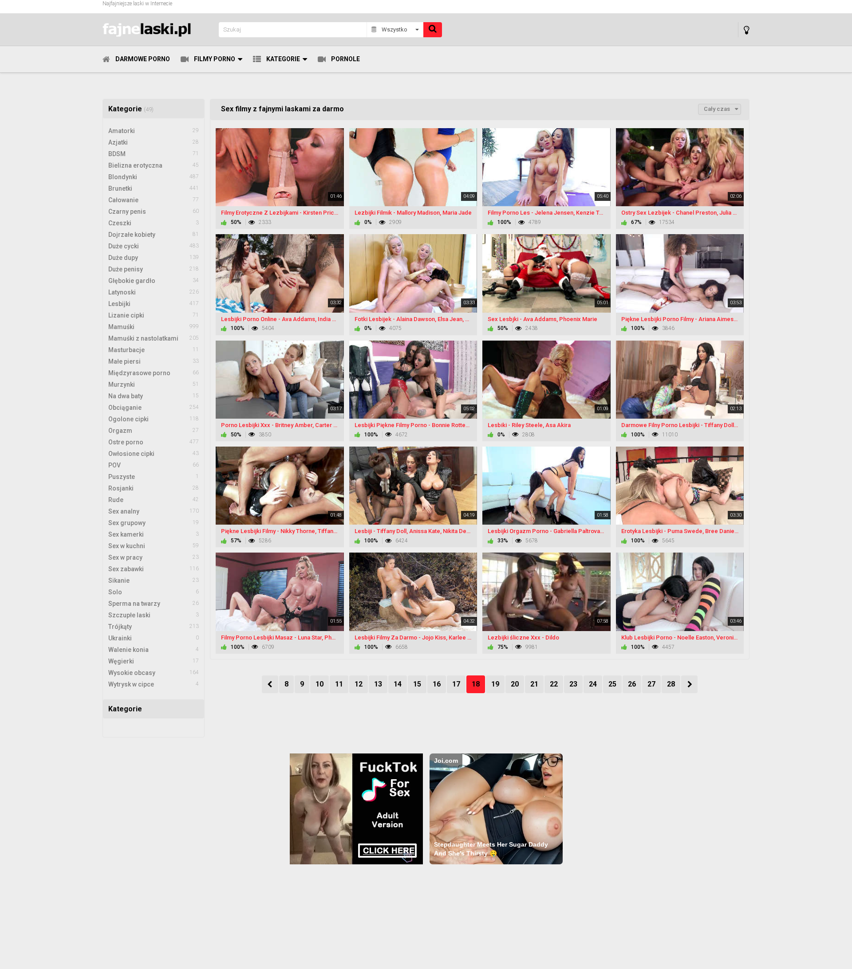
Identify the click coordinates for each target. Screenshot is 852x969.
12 (359, 684)
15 (417, 684)
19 (495, 684)
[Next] (689, 684)
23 (573, 684)
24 (593, 684)
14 (398, 684)
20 (515, 684)
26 (632, 684)
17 (456, 684)
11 (339, 684)
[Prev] (270, 684)
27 (651, 684)
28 (671, 684)
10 (319, 684)
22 (554, 684)
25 (612, 684)
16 (437, 684)
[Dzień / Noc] (746, 30)
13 (378, 684)
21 (534, 684)
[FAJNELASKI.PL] (158, 29)
